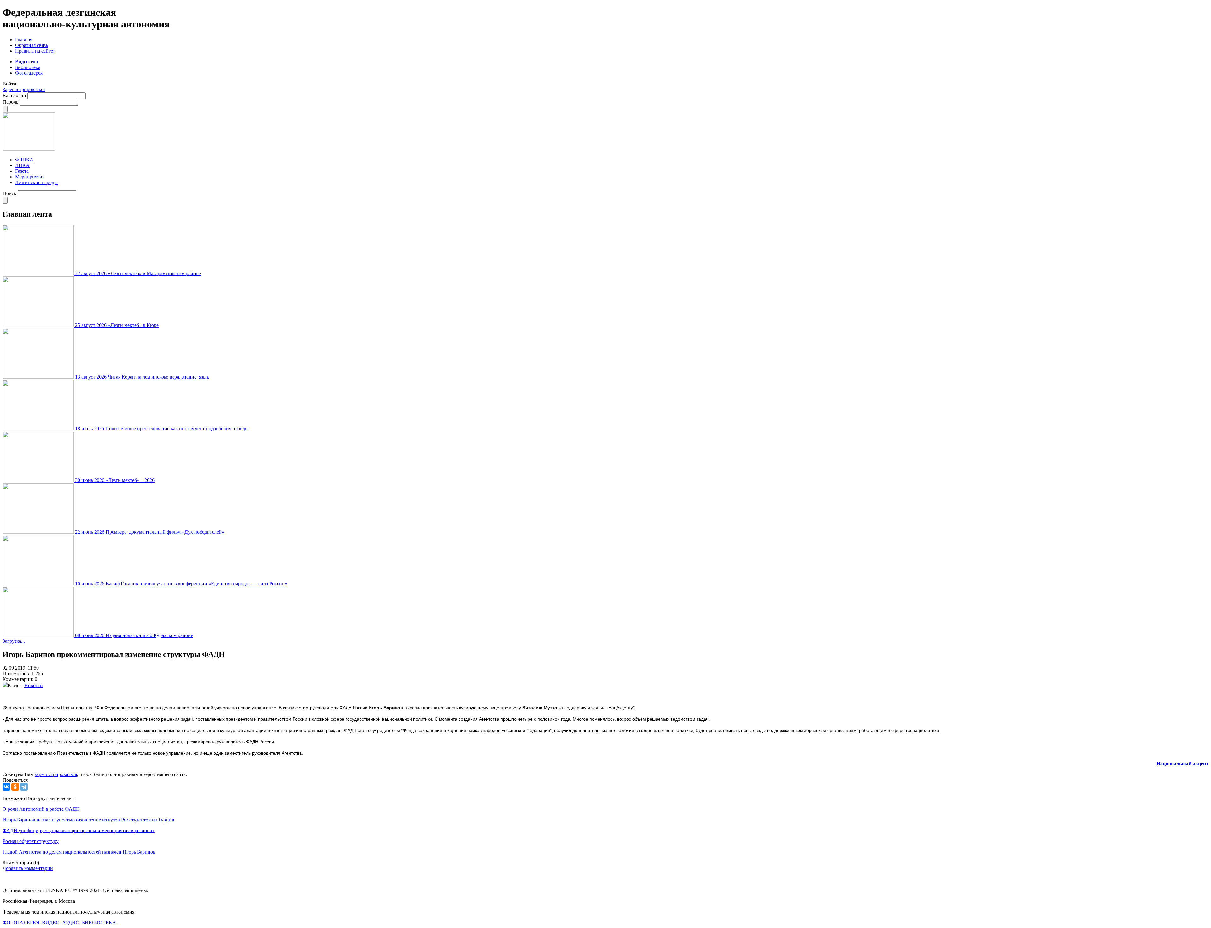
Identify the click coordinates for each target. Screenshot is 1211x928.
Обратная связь (31, 45)
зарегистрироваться (56, 774)
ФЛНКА (24, 159)
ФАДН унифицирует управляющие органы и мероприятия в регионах (79, 830)
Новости (33, 685)
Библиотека (27, 67)
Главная (23, 39)
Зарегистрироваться (24, 89)
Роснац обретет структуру (31, 841)
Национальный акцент (1182, 763)
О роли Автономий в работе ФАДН (41, 809)
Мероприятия (29, 176)
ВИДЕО (51, 922)
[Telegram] (24, 787)
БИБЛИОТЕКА (99, 922)
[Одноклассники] (15, 787)
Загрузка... (14, 641)
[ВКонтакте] (6, 787)
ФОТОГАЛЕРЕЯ (22, 922)
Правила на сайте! (35, 51)
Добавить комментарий (28, 868)
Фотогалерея (29, 73)
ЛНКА (22, 165)
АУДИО (71, 922)
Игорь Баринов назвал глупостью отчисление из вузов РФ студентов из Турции (88, 819)
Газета (22, 171)
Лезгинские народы (36, 182)
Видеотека (26, 61)
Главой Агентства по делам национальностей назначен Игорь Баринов (79, 852)
